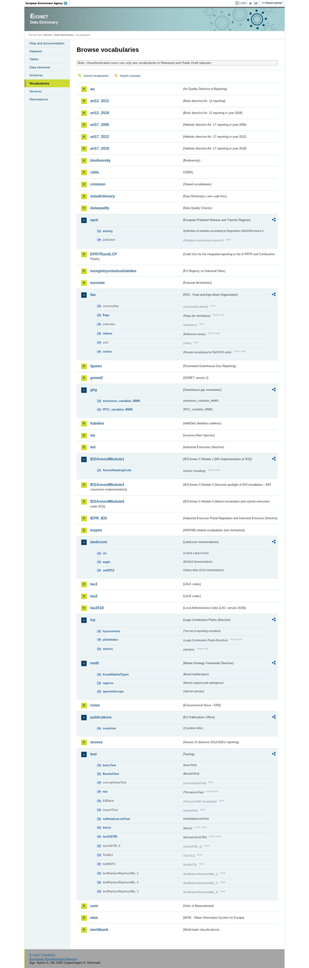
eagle (106, 562)
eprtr (94, 220)
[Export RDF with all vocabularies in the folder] (274, 220)
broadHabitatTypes (116, 674)
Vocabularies (39, 83)
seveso (96, 742)
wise (94, 918)
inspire (96, 530)
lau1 (93, 584)
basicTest (109, 765)
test (93, 754)
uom (94, 906)
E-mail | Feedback (42, 954)
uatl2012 (108, 570)
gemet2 (96, 378)
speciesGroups (113, 691)
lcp (92, 620)
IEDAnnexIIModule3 (107, 485)
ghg (93, 390)
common (97, 184)
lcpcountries (111, 631)
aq (92, 89)
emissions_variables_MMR (121, 401)
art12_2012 (99, 101)
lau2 (93, 596)
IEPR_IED (98, 518)
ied (92, 447)
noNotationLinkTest (116, 819)
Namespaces (38, 99)
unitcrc (107, 351)
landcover (98, 542)
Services (35, 91)
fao (93, 295)
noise (95, 705)
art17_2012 (99, 137)
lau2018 (97, 608)
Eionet (47, 35)
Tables (34, 59)
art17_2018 (99, 148)
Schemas (36, 75)
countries (109, 728)
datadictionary (102, 196)
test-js (107, 827)
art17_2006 (99, 125)
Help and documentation (46, 43)
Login (243, 3)
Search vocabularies (96, 75)
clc (105, 553)
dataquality (99, 208)
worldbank (99, 930)
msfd (94, 663)
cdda (94, 172)
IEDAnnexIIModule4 (107, 501)
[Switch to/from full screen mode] (257, 3)
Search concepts (130, 75)
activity (108, 231)
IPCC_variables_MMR (118, 409)
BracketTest (111, 774)
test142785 (110, 836)
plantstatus (110, 639)
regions (108, 683)
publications (101, 717)
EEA (48, 3)
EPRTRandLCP (103, 254)
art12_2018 (99, 113)
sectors (108, 649)
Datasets (35, 51)
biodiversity (100, 160)
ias (92, 435)
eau (105, 791)
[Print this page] (251, 3)
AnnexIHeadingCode (117, 470)
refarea (107, 333)
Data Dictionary (64, 35)
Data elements (39, 67)
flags (106, 315)
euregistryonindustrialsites (113, 271)
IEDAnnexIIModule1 (107, 459)
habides (97, 423)
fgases (96, 366)
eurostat (97, 283)
